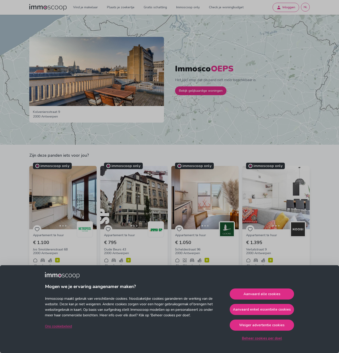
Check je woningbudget (226, 7)
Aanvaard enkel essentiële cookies (262, 309)
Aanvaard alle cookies (262, 294)
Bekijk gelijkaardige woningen (201, 90)
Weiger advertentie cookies (262, 325)
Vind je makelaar (85, 7)
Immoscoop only (188, 7)
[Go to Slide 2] (63, 226)
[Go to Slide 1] (60, 226)
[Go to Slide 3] (65, 226)
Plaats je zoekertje (120, 7)
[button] (63, 197)
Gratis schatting (155, 7)
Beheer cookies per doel (262, 338)
